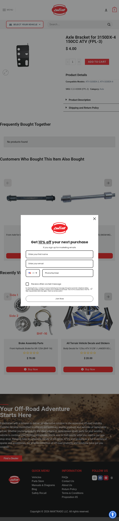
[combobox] (33, 273)
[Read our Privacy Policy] (91, 289)
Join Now (59, 298)
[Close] (94, 218)
